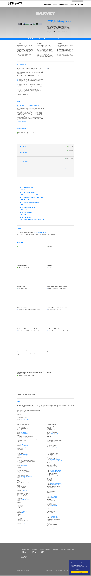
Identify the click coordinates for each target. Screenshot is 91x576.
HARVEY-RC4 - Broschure (25, 212)
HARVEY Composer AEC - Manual (27, 207)
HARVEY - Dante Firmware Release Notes (29, 202)
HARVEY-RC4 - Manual (24, 214)
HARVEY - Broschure (24, 189)
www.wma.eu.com (54, 434)
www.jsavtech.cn (24, 445)
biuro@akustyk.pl (53, 516)
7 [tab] (31, 33)
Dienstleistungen (63, 4)
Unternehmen (47, 4)
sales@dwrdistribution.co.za (56, 447)
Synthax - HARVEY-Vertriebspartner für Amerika (28, 105)
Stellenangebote (24, 556)
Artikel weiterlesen (22, 121)
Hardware (42, 553)
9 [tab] (34, 33)
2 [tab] (25, 33)
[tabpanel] (30, 25)
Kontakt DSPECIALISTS (76, 4)
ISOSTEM (34, 553)
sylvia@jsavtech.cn (24, 444)
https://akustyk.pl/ (54, 517)
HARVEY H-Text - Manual (25, 209)
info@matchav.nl (23, 432)
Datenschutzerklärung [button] (75, 569)
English (80, 1)
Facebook (27, 570)
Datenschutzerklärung (25, 558)
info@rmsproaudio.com (55, 459)
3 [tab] (27, 33)
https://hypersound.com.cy (56, 471)
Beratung (42, 552)
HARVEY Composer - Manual (26, 204)
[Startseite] (15, 3)
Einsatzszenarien (48, 38)
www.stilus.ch (23, 512)
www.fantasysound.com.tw (26, 477)
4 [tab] (28, 33)
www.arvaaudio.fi (24, 455)
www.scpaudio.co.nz (25, 500)
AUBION (34, 555)
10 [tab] (35, 33)
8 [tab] (33, 33)
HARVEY (34, 552)
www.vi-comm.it (24, 490)
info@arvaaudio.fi (24, 454)
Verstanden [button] (80, 572)
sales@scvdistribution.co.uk (55, 483)
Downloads (55, 549)
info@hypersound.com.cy (55, 470)
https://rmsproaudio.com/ (56, 460)
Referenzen (23, 555)
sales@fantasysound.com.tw (26, 476)
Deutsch (76, 1)
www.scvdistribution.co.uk (56, 484)
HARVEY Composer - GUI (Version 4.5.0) (28, 194)
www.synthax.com (54, 528)
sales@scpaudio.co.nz (24, 499)
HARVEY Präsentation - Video (26, 187)
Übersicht (34, 551)
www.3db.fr (23, 523)
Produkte (55, 4)
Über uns (23, 551)
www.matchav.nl (24, 433)
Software (42, 555)
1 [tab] (24, 33)
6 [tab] (30, 33)
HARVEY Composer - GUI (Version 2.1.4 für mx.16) (31, 197)
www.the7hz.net (54, 497)
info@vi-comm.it (23, 489)
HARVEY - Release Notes (25, 199)
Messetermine (24, 552)
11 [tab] (36, 33)
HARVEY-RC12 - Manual (25, 217)
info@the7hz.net (53, 496)
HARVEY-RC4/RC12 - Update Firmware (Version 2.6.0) (31, 219)
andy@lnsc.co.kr (23, 465)
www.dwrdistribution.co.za (56, 449)
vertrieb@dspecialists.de (25, 419)
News (40, 38)
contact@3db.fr (23, 521)
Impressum (23, 557)
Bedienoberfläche (32, 38)
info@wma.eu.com (54, 433)
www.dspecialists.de (25, 421)
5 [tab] (29, 33)
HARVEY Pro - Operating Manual (26, 192)
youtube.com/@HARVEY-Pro (40, 232)
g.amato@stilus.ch (24, 511)
